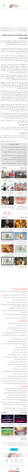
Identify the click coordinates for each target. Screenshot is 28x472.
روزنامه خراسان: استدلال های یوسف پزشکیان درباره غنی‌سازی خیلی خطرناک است (15, 315)
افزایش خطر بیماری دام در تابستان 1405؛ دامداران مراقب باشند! (15, 408)
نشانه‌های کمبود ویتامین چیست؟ (20, 359)
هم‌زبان (12, 459)
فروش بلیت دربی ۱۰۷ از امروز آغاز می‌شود (19, 369)
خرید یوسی (5, 443)
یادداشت (20, 461)
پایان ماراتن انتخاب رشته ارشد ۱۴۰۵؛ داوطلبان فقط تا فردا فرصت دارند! (13, 381)
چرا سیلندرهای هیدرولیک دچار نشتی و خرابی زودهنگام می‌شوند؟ (15, 393)
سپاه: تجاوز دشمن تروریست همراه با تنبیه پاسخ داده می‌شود (15, 318)
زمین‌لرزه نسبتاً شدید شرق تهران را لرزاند (19, 300)
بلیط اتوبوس (10, 445)
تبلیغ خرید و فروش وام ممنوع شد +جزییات (18, 339)
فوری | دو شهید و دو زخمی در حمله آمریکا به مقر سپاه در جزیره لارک (14, 297)
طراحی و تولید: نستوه (12, 469)
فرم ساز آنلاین (16, 443)
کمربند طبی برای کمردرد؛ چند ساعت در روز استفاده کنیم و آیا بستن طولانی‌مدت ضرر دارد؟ (15, 399)
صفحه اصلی (25, 28)
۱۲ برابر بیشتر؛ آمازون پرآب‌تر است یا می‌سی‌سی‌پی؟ (16, 149)
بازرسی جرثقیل (22, 443)
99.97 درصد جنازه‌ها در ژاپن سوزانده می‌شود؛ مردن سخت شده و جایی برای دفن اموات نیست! (15, 160)
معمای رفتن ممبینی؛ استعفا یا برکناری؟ (19, 330)
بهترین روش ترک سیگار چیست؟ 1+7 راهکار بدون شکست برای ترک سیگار (13, 402)
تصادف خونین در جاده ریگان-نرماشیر (19, 352)
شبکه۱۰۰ (22, 459)
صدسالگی (17, 459)
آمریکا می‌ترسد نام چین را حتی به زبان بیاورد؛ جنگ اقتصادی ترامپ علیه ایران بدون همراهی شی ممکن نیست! (14, 156)
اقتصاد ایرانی (25, 445)
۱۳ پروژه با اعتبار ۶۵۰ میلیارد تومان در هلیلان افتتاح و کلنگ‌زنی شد (14, 383)
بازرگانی (24, 386)
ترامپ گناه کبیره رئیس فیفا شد (20, 325)
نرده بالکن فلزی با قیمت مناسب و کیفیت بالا (18, 410)
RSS (7, 461)
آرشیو (11, 461)
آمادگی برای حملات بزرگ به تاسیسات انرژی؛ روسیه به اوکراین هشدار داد (13, 295)
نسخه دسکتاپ (14, 449)
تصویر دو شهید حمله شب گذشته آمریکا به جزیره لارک (17, 364)
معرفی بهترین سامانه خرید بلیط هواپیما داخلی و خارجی (16, 390)
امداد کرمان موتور (10, 443)
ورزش (21, 28)
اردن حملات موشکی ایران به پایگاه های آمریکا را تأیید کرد (16, 302)
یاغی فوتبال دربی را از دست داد (20, 347)
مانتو (26, 443)
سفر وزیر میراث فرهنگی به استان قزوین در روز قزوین (17, 376)
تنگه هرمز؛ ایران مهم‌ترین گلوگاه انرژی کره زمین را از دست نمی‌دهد (14, 147)
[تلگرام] (9, 471)
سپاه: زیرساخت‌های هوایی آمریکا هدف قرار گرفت (18, 308)
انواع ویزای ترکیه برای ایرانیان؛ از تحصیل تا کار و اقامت (17, 395)
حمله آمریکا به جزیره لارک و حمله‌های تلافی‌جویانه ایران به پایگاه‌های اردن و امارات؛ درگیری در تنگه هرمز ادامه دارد (14, 305)
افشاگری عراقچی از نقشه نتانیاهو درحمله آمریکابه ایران (16, 341)
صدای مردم (6, 459)
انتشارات (15, 461)
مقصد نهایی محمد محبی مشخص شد (19, 349)
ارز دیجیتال (15, 445)
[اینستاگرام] (13, 471)
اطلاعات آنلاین (14, 6)
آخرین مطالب (23, 320)
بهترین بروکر (20, 445)
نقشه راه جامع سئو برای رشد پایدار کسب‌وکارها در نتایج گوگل (15, 388)
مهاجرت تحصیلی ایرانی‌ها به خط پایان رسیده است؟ (17, 323)
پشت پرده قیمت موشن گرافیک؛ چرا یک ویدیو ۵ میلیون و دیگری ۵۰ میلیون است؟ (15, 405)
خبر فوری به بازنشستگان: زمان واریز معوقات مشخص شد (16, 328)
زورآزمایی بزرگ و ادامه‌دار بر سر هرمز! (20, 373)
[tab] (23, 289)
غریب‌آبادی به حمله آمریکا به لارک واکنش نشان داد (17, 354)
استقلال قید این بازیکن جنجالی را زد (20, 366)
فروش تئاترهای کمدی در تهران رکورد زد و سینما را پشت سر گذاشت (14, 357)
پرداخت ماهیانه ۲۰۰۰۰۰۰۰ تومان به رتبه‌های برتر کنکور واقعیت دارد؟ (14, 332)
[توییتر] (11, 471)
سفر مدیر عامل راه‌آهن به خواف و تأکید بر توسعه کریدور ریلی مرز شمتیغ (13, 378)
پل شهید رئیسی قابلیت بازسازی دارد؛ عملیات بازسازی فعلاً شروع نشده (14, 371)
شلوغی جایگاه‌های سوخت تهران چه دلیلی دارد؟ (18, 361)
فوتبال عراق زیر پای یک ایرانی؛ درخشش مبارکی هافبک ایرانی (15, 397)
